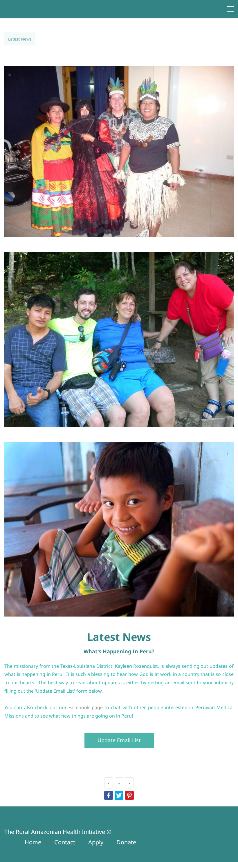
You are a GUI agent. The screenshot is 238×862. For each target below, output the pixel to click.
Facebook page (85, 707)
